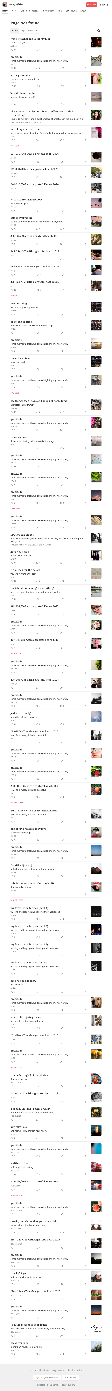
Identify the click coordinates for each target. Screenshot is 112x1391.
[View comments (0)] (38, 162)
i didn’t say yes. (18, 42)
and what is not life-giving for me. (27, 1020)
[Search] (99, 30)
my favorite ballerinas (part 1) (29, 962)
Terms (61, 1370)
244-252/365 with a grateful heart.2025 (34, 1181)
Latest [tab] (15, 30)
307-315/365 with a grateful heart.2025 (34, 639)
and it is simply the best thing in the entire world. (35, 591)
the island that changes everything (32, 588)
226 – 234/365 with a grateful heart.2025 (35, 1291)
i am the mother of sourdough (28, 1324)
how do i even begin (22, 93)
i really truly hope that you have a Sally (34, 1221)
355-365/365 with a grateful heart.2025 (34, 236)
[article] (56, 44)
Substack (41, 1384)
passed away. (17, 984)
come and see (18, 437)
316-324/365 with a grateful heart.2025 (34, 606)
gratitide (16, 340)
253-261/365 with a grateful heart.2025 (34, 1093)
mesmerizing (18, 303)
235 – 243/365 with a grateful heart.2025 (35, 1239)
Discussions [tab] (32, 30)
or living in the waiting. (22, 1167)
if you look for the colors (25, 570)
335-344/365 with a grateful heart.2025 (34, 266)
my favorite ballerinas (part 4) (29, 908)
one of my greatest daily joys (28, 828)
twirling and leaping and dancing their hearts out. (35, 911)
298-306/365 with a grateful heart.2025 (34, 679)
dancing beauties (21, 321)
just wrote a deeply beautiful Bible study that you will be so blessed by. (46, 132)
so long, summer (20, 75)
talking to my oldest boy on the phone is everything (36, 221)
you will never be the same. (24, 573)
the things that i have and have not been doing (38, 401)
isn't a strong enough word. (24, 307)
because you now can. (21, 555)
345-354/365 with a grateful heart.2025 (34, 251)
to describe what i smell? (22, 97)
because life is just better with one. (27, 1225)
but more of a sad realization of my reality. (31, 1112)
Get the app (70, 1377)
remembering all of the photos (29, 1075)
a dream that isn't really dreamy (30, 1108)
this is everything (21, 217)
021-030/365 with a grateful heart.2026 (34, 153)
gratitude (16, 57)
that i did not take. (19, 1079)
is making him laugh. (21, 832)
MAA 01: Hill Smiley (22, 534)
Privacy (52, 1370)
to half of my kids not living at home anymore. (33, 869)
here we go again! (19, 203)
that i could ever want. (21, 887)
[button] (5, 11)
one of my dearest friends (26, 129)
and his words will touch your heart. (28, 1130)
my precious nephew (23, 980)
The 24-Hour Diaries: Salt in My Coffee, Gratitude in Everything (42, 113)
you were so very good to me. (25, 78)
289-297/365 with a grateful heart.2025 (34, 731)
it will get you (18, 1273)
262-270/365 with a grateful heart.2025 (34, 1035)
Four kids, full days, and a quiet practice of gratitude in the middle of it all (47, 118)
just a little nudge (21, 713)
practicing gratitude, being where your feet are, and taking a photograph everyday (46, 540)
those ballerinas (20, 358)
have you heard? (20, 551)
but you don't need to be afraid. (26, 1276)
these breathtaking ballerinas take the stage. (32, 441)
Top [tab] (22, 30)
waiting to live (19, 1163)
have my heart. (18, 361)
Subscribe (91, 4)
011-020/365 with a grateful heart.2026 (34, 169)
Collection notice (74, 1370)
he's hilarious (18, 1127)
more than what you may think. (26, 1346)
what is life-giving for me (26, 1017)
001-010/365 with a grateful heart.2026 (34, 184)
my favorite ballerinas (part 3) (29, 926)
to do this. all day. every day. (24, 717)
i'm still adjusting (21, 865)
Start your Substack (48, 1377)
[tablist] (25, 30)
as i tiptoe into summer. (22, 404)
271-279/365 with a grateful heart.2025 (33, 810)
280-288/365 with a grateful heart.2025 (34, 786)
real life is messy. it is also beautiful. (28, 735)
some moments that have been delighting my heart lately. (39, 60)
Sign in (104, 4)
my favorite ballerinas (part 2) (29, 944)
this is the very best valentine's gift (32, 883)
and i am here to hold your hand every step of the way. (37, 1328)
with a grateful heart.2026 (26, 199)
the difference (19, 1343)
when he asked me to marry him (30, 38)
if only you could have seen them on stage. (32, 325)
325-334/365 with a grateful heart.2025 (34, 281)
